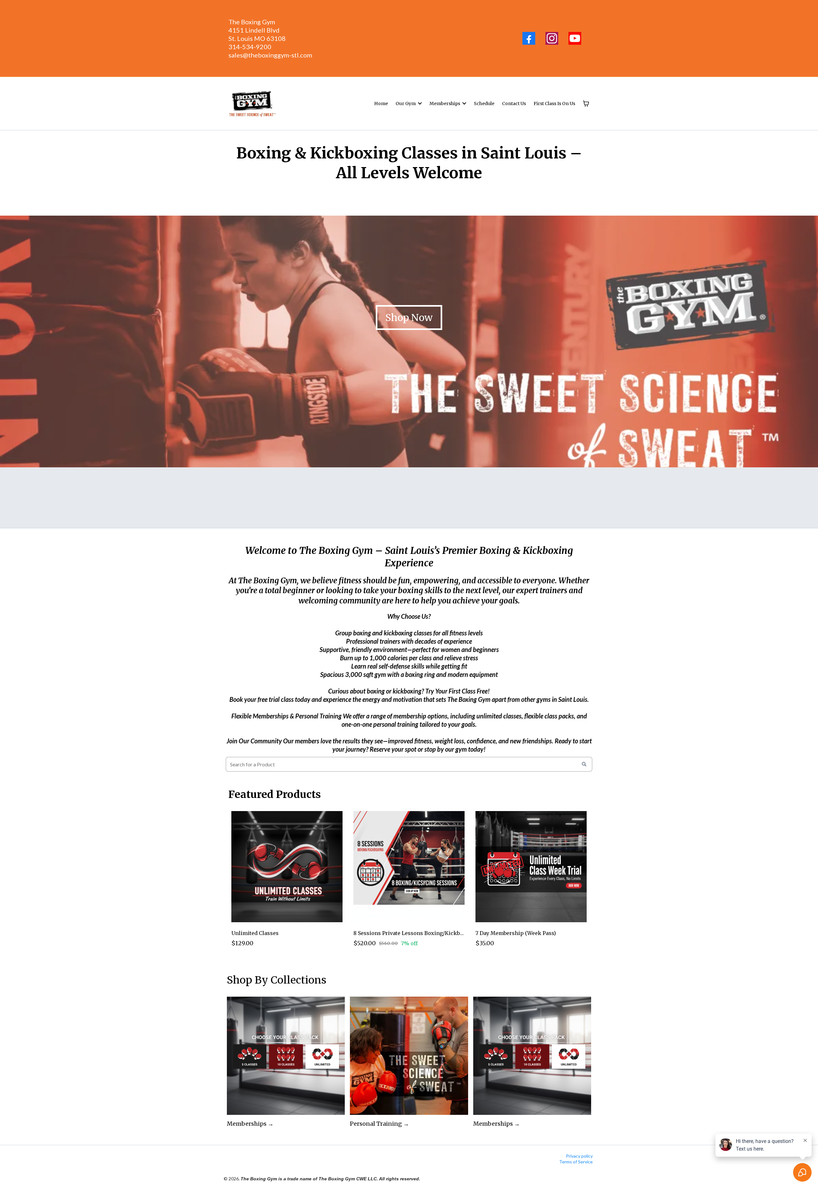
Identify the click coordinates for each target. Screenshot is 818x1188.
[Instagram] (551, 38)
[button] (419, 103)
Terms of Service (576, 1161)
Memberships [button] (445, 103)
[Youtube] (574, 38)
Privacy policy (579, 1156)
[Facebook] (528, 38)
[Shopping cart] (586, 103)
